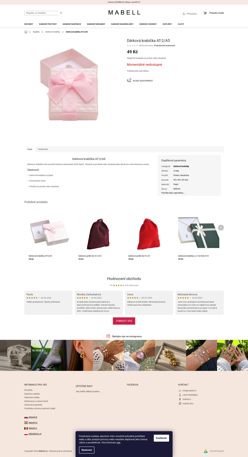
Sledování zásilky (32, 397)
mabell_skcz (188, 403)
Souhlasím (161, 438)
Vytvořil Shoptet (216, 451)
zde (118, 442)
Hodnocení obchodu (124, 278)
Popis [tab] (29, 149)
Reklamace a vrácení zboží (36, 401)
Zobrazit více (124, 321)
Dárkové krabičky (181, 166)
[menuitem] (28, 23)
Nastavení (87, 450)
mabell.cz (187, 399)
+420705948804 (190, 395)
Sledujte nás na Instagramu (127, 336)
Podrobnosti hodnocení (164, 45)
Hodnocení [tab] (43, 149)
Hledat (60, 13)
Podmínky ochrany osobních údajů (39, 408)
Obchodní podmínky (33, 405)
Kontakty (28, 390)
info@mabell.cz (189, 390)
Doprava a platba (32, 394)
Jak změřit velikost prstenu (88, 391)
